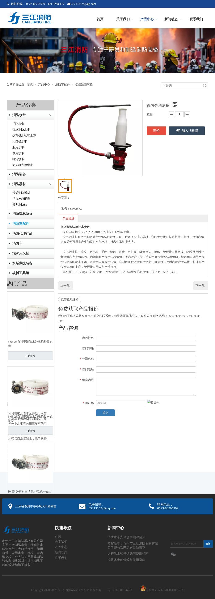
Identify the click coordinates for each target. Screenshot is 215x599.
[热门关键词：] (205, 86)
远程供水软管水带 (24, 135)
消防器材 (19, 184)
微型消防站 (19, 204)
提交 (105, 412)
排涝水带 (18, 159)
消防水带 (19, 115)
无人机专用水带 (22, 165)
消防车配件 (20, 223)
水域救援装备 (22, 263)
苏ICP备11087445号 (120, 590)
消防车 (17, 243)
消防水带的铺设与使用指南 (126, 560)
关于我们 (61, 541)
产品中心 (61, 547)
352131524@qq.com (83, 3)
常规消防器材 (21, 192)
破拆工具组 (20, 273)
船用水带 (18, 147)
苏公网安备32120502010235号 (165, 590)
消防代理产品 (22, 233)
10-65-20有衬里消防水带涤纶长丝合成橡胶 (29, 493)
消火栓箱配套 (21, 198)
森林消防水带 (21, 129)
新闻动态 (61, 552)
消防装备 (19, 174)
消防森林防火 (22, 213)
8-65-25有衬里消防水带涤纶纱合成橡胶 (30, 418)
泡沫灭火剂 (20, 253)
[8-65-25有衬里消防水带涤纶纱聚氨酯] (30, 312)
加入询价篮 (190, 130)
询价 (32, 355)
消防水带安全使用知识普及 (126, 537)
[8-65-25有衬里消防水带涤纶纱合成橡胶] (30, 387)
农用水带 (18, 153)
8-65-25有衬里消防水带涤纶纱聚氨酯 (30, 344)
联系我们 (61, 558)
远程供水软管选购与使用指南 (128, 553)
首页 (58, 536)
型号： (65, 208)
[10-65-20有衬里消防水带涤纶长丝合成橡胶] (30, 462)
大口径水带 (19, 141)
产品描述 (68, 218)
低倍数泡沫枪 (70, 299)
